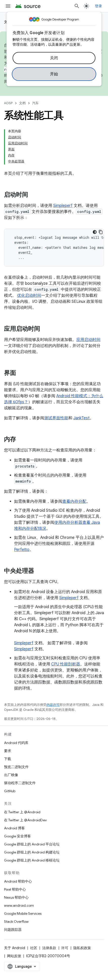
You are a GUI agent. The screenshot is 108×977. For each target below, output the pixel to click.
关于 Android (14, 948)
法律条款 (49, 948)
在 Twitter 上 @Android (22, 812)
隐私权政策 (82, 948)
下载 (7, 759)
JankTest (81, 418)
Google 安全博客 (17, 836)
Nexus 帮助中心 (16, 897)
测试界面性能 (56, 418)
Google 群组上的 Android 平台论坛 (32, 844)
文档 (22, 103)
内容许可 (53, 705)
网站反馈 (14, 956)
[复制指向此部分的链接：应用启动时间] (45, 329)
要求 (7, 751)
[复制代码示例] (101, 232)
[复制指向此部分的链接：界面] (21, 373)
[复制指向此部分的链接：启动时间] (33, 195)
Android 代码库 (16, 742)
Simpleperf (63, 205)
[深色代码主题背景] (95, 232)
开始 (54, 74)
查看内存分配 (74, 501)
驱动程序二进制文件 (20, 783)
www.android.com (19, 905)
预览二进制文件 (16, 767)
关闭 (54, 58)
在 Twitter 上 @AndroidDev (25, 820)
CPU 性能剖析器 (65, 664)
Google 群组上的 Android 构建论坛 (32, 852)
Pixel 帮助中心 (15, 889)
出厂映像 (11, 775)
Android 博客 (14, 828)
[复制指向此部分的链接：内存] (21, 440)
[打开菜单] (8, 6)
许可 (64, 948)
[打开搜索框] (77, 6)
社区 (33, 948)
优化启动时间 (29, 295)
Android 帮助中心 (18, 881)
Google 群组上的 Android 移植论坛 (32, 860)
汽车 (35, 103)
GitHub (9, 791)
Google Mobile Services (22, 913)
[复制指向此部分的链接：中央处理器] (39, 571)
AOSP (8, 103)
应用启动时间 (88, 339)
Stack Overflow (16, 921)
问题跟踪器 (13, 929)
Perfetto (21, 549)
